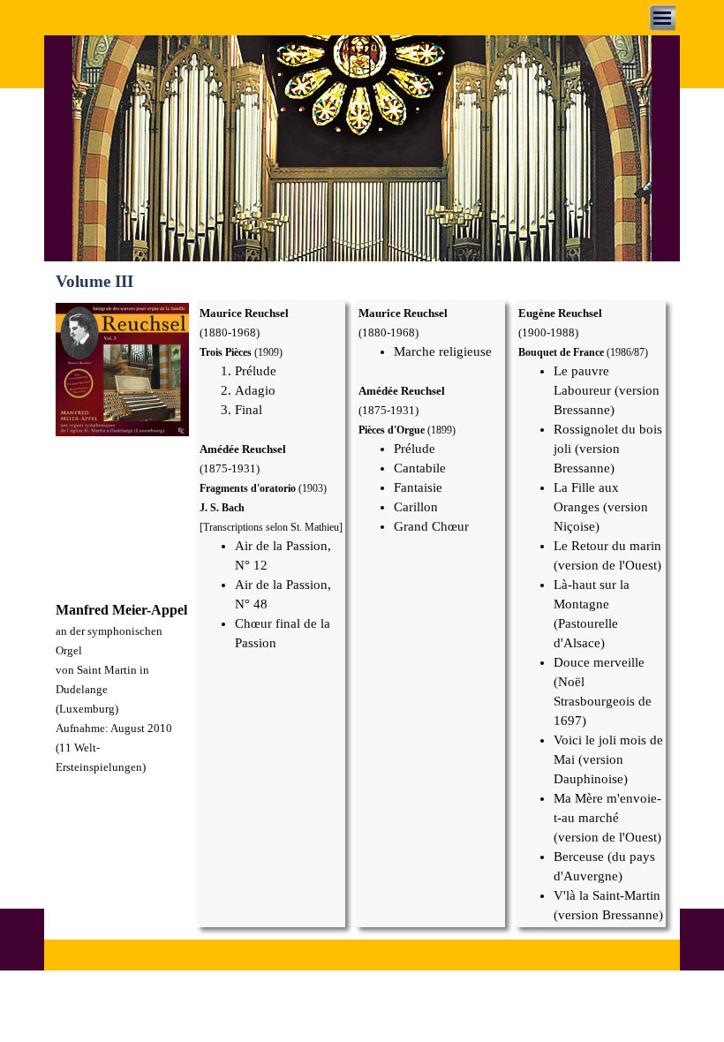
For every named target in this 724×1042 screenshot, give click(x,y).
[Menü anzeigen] (662, 17)
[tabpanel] (122, 688)
